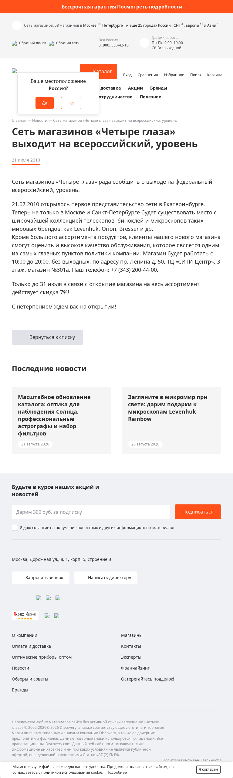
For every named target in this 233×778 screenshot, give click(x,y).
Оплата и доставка (100, 88)
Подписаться (198, 511)
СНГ (177, 25)
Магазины (132, 635)
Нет (71, 103)
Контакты (131, 646)
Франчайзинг (135, 668)
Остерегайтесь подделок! (147, 679)
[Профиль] (127, 68)
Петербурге (113, 25)
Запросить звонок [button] (43, 577)
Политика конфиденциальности (192, 760)
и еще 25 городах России (149, 25)
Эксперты (131, 657)
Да (44, 103)
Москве (90, 25)
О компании (24, 635)
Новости (39, 120)
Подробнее (116, 772)
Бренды (158, 88)
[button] (29, 43)
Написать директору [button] (109, 577)
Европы (192, 25)
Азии (211, 25)
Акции (135, 88)
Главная (19, 120)
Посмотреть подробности (150, 6)
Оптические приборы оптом (42, 657)
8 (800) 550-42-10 (114, 45)
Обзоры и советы (30, 679)
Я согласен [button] (208, 769)
